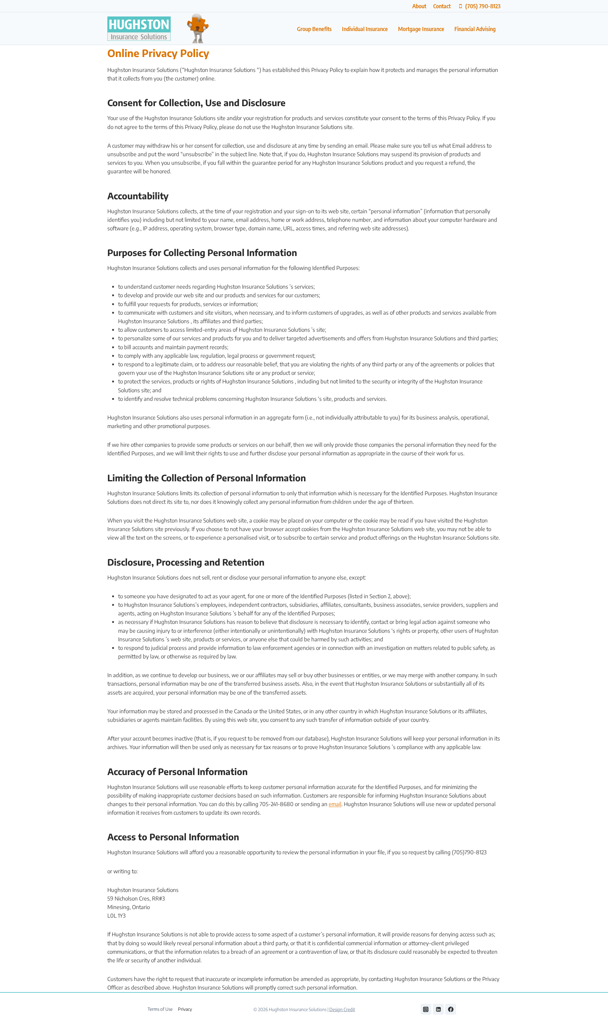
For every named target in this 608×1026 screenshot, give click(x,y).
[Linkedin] (438, 1009)
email (335, 803)
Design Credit (342, 1009)
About (419, 6)
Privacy (185, 1009)
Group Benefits (314, 28)
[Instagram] (426, 1009)
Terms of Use (160, 1009)
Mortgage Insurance (421, 28)
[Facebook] (450, 1009)
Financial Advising (475, 28)
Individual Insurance (365, 28)
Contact (442, 6)
